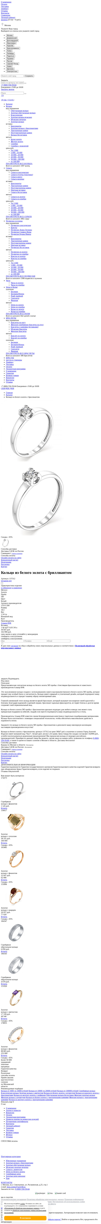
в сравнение (17, 588)
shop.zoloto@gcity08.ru (16, 1187)
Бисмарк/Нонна (17, 294)
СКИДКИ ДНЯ (7, 388)
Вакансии (10, 378)
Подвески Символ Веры (21, 232)
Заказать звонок (7, 89)
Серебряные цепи (13, 1174)
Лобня (9, 51)
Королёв (10, 46)
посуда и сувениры (14, 360)
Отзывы (4, 11)
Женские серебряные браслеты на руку (27, 325)
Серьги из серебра (18, 199)
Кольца (9, 106)
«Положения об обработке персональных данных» (22, 1208)
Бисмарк (14, 292)
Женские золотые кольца (84, 1095)
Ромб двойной (17, 296)
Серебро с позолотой (19, 146)
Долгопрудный (12, 40)
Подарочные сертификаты (17, 1121)
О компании (6, 2)
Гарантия (10, 373)
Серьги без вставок (19, 192)
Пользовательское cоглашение (13, 1199)
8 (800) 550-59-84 (22, 1189)
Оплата (4, 4)
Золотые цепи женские (15, 1176)
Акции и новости (13, 1110)
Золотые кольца (17, 122)
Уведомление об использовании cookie (68, 1202)
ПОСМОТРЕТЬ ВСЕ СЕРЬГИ (19, 217)
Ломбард (4, 9)
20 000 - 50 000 (17, 157)
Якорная (14, 300)
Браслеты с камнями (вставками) (24, 327)
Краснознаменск (13, 48)
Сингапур (15, 298)
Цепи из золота (17, 305)
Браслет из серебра (19, 338)
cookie (22, 1204)
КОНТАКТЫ (6, 1182)
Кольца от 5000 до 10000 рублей (14, 1091)
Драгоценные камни (19, 130)
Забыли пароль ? (54, 1219)
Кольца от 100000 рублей (67, 1091)
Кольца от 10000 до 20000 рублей (43, 1091)
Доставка (5, 6)
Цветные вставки (18, 190)
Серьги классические (20, 172)
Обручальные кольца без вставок (60, 1095)
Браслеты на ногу (18, 322)
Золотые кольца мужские (21, 117)
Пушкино (10, 58)
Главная (9, 393)
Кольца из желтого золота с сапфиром (30, 1095)
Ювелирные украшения (16, 1161)
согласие (14, 646)
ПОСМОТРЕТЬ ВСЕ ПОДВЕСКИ (20, 276)
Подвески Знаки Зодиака (21, 230)
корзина (4, 20)
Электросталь (12, 71)
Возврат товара (12, 375)
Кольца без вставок (19, 135)
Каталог (9, 104)
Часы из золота (17, 283)
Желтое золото (17, 141)
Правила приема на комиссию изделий (22, 1119)
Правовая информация (74, 1199)
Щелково (10, 69)
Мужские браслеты (19, 329)
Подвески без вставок (20, 247)
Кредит (4, 567)
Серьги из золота (18, 197)
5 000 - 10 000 (16, 153)
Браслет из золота (18, 336)
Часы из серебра (17, 285)
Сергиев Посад (12, 64)
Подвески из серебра (19, 254)
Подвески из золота (19, 252)
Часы (8, 281)
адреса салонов (17, 553)
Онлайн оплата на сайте (11, 558)
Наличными (6, 562)
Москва (9, 35)
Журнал (9, 1135)
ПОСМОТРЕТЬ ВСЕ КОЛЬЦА (19, 164)
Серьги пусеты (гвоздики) (22, 175)
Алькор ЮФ (6, 623)
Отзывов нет (6, 581)
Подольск (10, 56)
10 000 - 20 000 (17, 155)
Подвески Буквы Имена (21, 234)
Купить (4, 808)
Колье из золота (17, 309)
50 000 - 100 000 (17, 159)
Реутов (9, 61)
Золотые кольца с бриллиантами (24, 128)
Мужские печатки (18, 119)
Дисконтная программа (15, 369)
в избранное (6, 588)
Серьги (9, 168)
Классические (17, 115)
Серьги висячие (17, 179)
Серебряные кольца (87, 1091)
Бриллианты (16, 126)
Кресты (14, 228)
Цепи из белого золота (15, 1172)
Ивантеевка (11, 43)
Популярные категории (11, 1156)
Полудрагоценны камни (21, 188)
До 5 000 (14, 150)
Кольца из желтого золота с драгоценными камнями (31, 1100)
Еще (7, 1178)
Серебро (14, 144)
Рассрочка (5, 564)
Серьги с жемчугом (14, 1169)
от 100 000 (15, 161)
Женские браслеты (18, 331)
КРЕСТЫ (10, 358)
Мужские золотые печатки (17, 1167)
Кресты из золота (18, 256)
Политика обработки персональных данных (45, 1199)
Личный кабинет (8, 17)
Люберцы (10, 53)
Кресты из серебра (18, 258)
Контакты (5, 13)
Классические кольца (10, 1093)
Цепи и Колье (11, 287)
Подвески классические (21, 225)
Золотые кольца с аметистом (31, 1093)
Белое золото (16, 139)
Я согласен (25, 1218)
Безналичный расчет (9, 560)
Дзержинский (12, 38)
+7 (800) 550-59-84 (8, 85)
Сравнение (5, 15)
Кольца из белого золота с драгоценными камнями (47, 1097)
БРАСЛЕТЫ (11, 318)
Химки (9, 66)
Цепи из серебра (18, 307)
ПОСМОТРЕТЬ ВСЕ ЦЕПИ (18, 314)
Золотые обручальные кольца (23, 113)
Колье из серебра (18, 311)
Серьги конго (16, 177)
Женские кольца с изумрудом (13, 1097)
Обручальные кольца (19, 111)
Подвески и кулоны (14, 221)
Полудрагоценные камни (21, 133)
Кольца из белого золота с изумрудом (59, 1093)
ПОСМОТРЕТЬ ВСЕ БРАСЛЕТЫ (20, 353)
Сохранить (29, 76)
